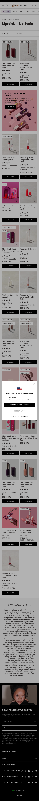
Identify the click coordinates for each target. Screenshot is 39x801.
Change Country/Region (19, 416)
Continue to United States (19, 404)
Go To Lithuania (19, 411)
